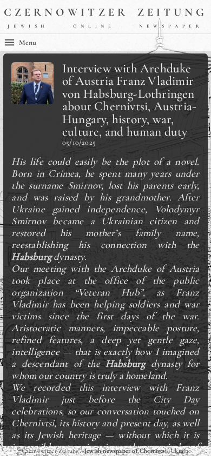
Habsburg (31, 257)
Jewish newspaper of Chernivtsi (125, 450)
